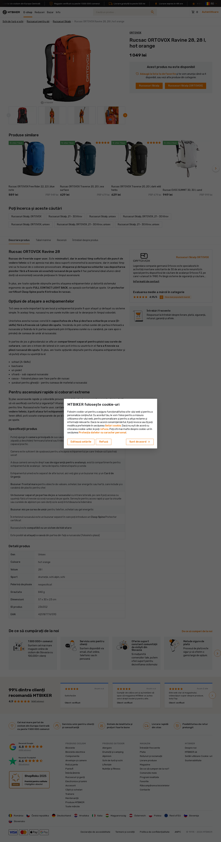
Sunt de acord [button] (139, 442)
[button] (104, 429)
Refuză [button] (103, 441)
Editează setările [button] (81, 441)
